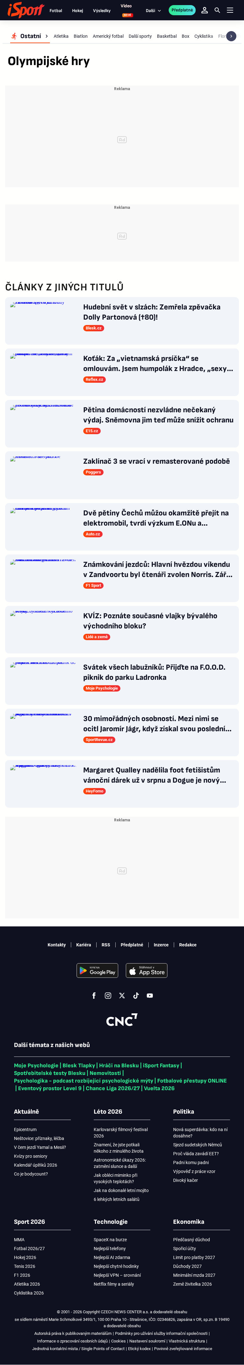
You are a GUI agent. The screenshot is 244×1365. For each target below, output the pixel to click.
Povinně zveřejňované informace (183, 1348)
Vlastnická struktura (187, 1341)
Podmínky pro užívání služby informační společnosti (161, 1333)
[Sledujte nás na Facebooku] (94, 996)
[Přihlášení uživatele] (204, 10)
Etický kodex (139, 1348)
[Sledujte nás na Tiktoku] (136, 996)
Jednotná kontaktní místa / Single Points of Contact (78, 1348)
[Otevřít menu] (230, 10)
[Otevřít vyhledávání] (217, 10)
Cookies (118, 1341)
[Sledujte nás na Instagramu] (108, 996)
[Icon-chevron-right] (231, 36)
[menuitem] (30, 36)
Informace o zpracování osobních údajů (72, 1341)
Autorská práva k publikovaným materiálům (73, 1333)
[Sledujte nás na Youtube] (150, 996)
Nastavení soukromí (147, 1341)
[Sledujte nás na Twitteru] (122, 996)
